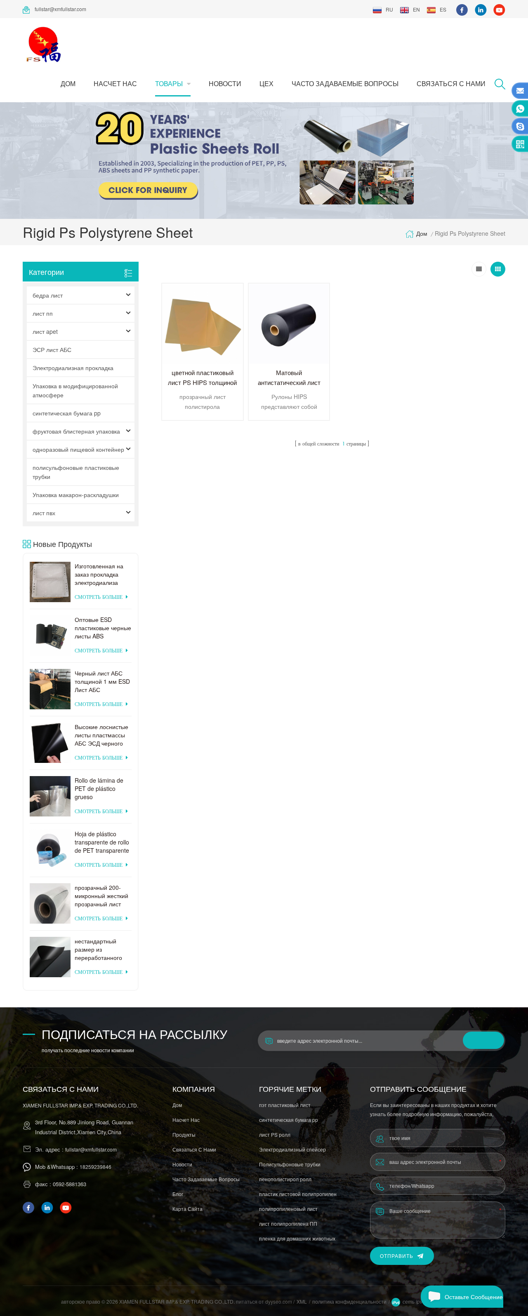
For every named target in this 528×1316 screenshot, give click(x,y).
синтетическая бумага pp (67, 413)
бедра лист (48, 295)
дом (68, 83)
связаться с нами (451, 83)
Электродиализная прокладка (73, 368)
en (416, 9)
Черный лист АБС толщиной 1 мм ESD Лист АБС (102, 681)
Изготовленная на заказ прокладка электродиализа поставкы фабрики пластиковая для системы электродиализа (100, 574)
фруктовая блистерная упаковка (76, 431)
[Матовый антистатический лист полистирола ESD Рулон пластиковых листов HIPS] (289, 324)
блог (177, 1193)
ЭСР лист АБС (52, 349)
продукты (184, 1134)
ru (389, 9)
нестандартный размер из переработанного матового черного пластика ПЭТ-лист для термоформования (101, 949)
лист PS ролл (274, 1134)
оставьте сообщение (474, 1297)
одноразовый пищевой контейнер (78, 449)
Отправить (396, 1255)
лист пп (43, 313)
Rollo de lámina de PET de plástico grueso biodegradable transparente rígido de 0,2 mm (100, 788)
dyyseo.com (279, 1301)
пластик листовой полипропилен (298, 1193)
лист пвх (44, 513)
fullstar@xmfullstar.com (60, 8)
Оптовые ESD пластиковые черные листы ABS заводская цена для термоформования (103, 627)
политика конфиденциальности (349, 1301)
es (443, 9)
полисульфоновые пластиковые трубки (76, 472)
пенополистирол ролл (285, 1178)
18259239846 (95, 1166)
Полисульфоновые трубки (290, 1164)
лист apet (45, 331)
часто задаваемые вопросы (345, 83)
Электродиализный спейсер (292, 1149)
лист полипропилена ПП (288, 1223)
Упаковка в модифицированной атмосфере (75, 390)
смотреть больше (99, 597)
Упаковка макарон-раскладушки (76, 494)
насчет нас (115, 83)
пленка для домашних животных (297, 1238)
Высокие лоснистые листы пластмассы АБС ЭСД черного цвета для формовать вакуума (102, 735)
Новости (225, 83)
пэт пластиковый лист (285, 1104)
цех (266, 83)
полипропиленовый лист (288, 1208)
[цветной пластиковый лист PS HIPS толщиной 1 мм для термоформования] (203, 324)
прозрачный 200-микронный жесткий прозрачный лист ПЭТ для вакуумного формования (102, 895)
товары (169, 83)
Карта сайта (187, 1208)
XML (302, 1301)
